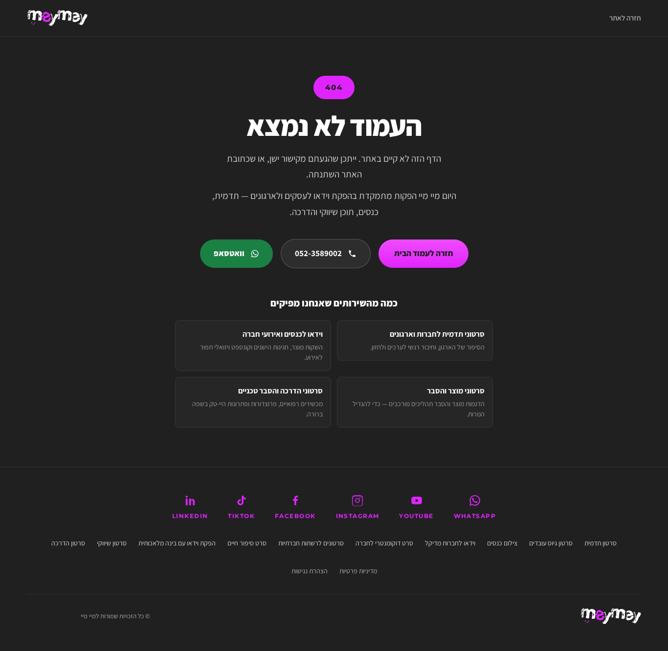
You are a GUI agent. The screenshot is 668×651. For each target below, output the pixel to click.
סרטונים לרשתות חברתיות (311, 542)
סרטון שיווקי (112, 542)
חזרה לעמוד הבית (423, 253)
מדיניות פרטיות (358, 570)
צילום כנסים (502, 542)
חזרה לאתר (625, 17)
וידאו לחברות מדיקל (450, 542)
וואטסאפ (229, 253)
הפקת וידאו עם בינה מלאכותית (177, 542)
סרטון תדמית (600, 542)
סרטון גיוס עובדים (551, 542)
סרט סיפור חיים (247, 542)
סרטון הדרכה (68, 542)
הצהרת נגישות (309, 570)
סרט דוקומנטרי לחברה (384, 542)
